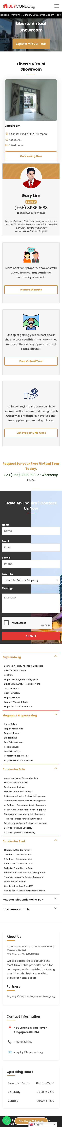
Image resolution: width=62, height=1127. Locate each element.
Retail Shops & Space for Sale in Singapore (25, 823)
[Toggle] (56, 655)
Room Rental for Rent (15, 881)
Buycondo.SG (41, 272)
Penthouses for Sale (14, 787)
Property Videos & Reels (16, 702)
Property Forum (12, 697)
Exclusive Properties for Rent (18, 868)
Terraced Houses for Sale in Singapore (23, 818)
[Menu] (57, 6)
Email (5, 541)
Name (6, 524)
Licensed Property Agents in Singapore (23, 665)
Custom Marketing (19, 416)
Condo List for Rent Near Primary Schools (24, 890)
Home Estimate (31, 289)
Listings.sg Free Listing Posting (19, 832)
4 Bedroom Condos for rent (18, 863)
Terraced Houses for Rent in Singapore (23, 877)
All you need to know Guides (18, 760)
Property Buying (12, 733)
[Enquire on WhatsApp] (6, 1120)
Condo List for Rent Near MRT (18, 886)
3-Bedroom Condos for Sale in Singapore (25, 800)
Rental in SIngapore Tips (16, 755)
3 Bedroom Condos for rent (18, 859)
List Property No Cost (31, 433)
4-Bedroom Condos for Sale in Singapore (25, 805)
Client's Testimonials (15, 670)
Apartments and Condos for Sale (21, 778)
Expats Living (10, 737)
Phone (6, 557)
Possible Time (31, 339)
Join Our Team (11, 688)
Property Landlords (13, 728)
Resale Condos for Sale (16, 782)
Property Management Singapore (21, 679)
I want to (7, 574)
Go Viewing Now (31, 156)
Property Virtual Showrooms (18, 706)
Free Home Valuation (31, 1121)
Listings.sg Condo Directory (18, 827)
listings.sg (48, 996)
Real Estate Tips (12, 751)
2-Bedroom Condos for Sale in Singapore (25, 796)
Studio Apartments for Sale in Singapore (24, 814)
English (38, 1124)
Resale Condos (12, 746)
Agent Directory (12, 693)
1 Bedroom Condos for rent (17, 850)
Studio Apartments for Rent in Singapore (24, 872)
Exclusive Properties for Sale (18, 791)
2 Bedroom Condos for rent (18, 854)
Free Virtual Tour (31, 361)
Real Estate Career (13, 742)
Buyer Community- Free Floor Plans (22, 683)
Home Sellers (10, 724)
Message (7, 588)
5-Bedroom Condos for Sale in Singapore (25, 809)
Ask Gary (8, 675)
